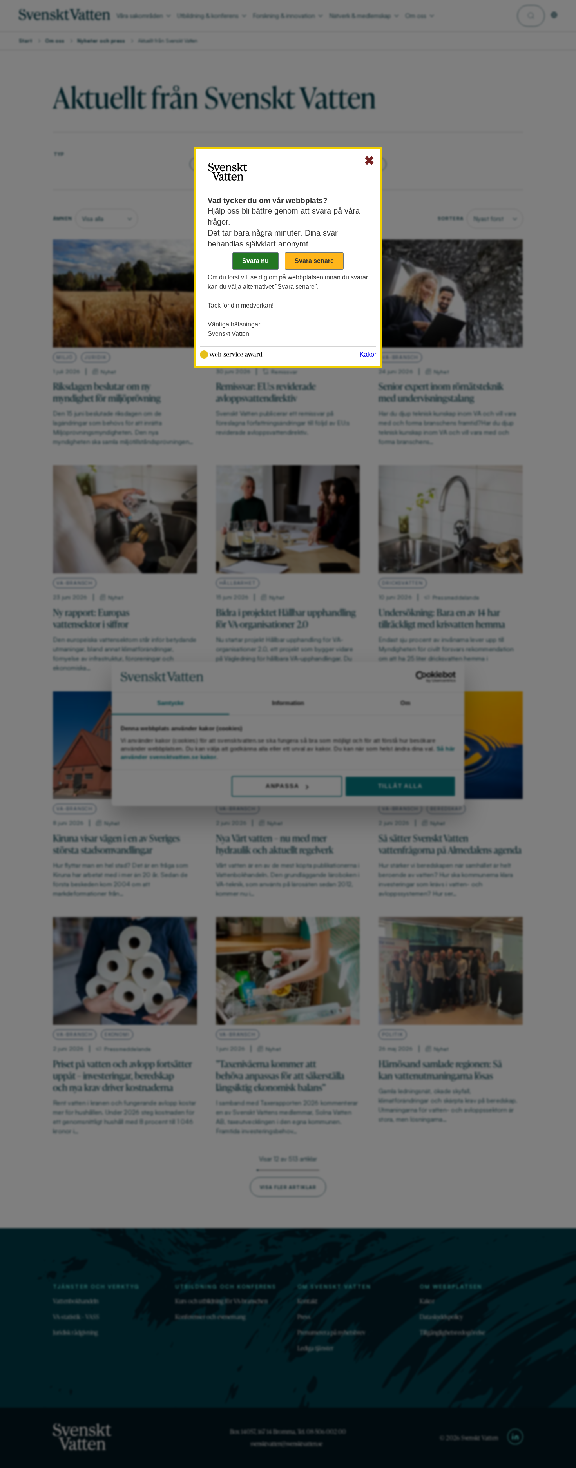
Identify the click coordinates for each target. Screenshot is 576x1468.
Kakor (368, 354)
